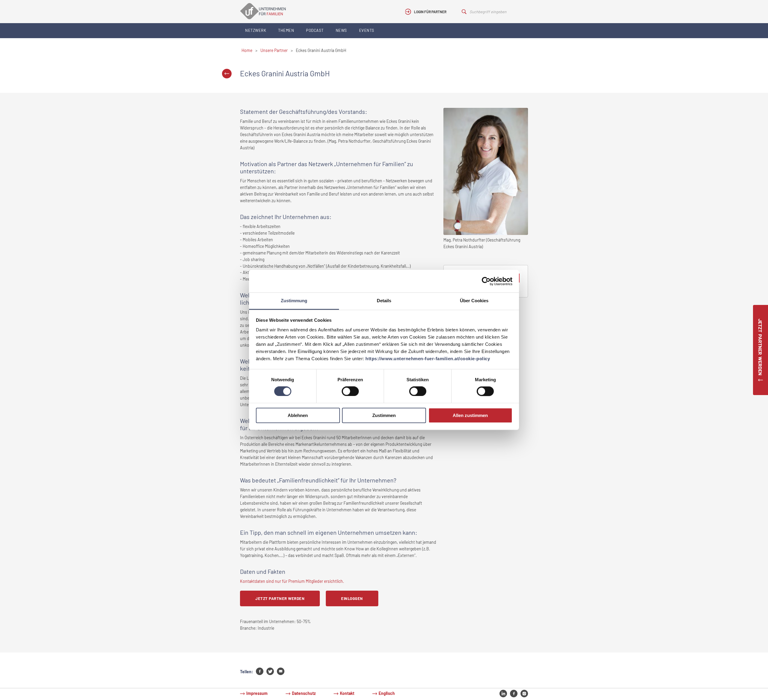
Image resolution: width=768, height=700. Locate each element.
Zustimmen (384, 415)
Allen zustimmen (470, 415)
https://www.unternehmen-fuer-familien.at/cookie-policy (427, 358)
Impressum (257, 693)
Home (247, 50)
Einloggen (352, 598)
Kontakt (347, 693)
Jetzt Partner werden (279, 598)
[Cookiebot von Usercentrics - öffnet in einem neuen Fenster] (486, 281)
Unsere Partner (274, 50)
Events (366, 30)
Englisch (387, 693)
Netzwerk (255, 30)
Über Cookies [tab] (474, 300)
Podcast (315, 30)
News (341, 30)
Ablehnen (298, 415)
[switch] (350, 391)
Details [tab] (384, 300)
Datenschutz (304, 693)
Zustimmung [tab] (294, 300)
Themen (286, 30)
